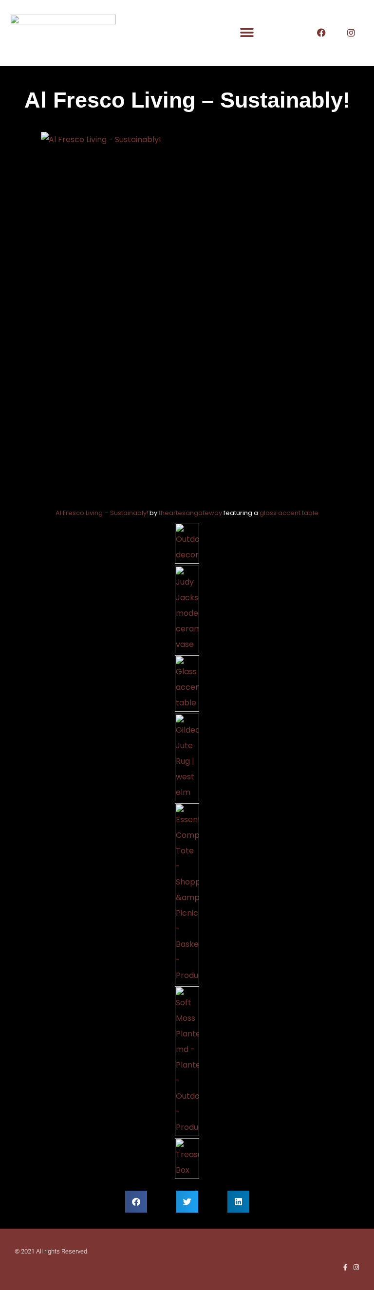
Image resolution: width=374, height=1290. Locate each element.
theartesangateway (190, 513)
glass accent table (289, 513)
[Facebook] (321, 32)
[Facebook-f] (345, 1267)
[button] (247, 33)
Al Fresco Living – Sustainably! (102, 513)
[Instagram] (351, 32)
